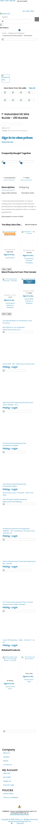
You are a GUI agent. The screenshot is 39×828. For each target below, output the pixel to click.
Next (9, 269)
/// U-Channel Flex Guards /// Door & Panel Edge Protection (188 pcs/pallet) (18, 603)
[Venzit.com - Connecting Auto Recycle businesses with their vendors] (19, 13)
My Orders (7, 777)
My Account (22, 1)
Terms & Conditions (10, 797)
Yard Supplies (8, 250)
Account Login (8, 785)
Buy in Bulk (4, 28)
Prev (4, 269)
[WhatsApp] (16, 124)
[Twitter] (7, 124)
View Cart (7, 773)
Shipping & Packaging (16, 33)
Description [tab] (8, 187)
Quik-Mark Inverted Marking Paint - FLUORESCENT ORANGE (15, 444)
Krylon (13, 258)
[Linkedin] (20, 124)
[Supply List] (26, 124)
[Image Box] (2, 25)
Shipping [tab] (24, 187)
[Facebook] (3, 124)
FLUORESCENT (9, 234)
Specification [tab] (9, 192)
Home (4, 33)
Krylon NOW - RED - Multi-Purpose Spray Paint (18, 364)
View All (32, 88)
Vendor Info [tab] (27, 192)
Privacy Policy (8, 793)
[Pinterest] (12, 124)
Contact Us (7, 765)
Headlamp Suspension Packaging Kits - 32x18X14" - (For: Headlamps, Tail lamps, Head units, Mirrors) (19, 531)
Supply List (7, 781)
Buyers (5, 761)
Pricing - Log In (10, 366)
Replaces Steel (29, 281)
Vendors (6, 757)
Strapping (26, 291)
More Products (31, 225)
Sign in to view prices (17, 137)
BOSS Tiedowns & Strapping (17, 131)
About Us (6, 753)
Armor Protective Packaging (29, 260)
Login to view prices (9, 180)
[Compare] (30, 124)
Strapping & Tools (10, 295)
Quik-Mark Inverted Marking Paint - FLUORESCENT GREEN (15, 485)
